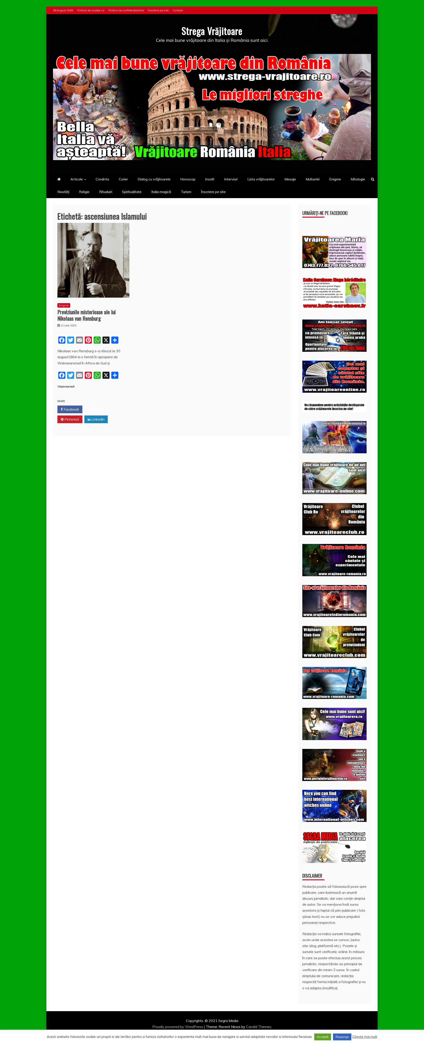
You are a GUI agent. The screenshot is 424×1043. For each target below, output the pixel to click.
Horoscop (187, 179)
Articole (76, 179)
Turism (186, 191)
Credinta (102, 179)
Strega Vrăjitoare (212, 31)
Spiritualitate (132, 191)
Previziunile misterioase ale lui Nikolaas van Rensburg (86, 315)
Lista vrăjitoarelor (261, 179)
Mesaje (290, 179)
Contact (178, 10)
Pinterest (71, 419)
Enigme (335, 179)
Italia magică (161, 191)
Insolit (209, 179)
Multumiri (313, 179)
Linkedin (97, 419)
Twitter (97, 409)
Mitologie (358, 179)
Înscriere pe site (158, 10)
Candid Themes (258, 1026)
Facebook (71, 409)
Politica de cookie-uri (90, 10)
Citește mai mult (65, 386)
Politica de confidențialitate (126, 10)
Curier (123, 179)
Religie (84, 191)
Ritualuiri (105, 191)
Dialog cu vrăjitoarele (154, 179)
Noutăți (63, 191)
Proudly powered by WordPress (178, 1026)
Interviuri (231, 179)
